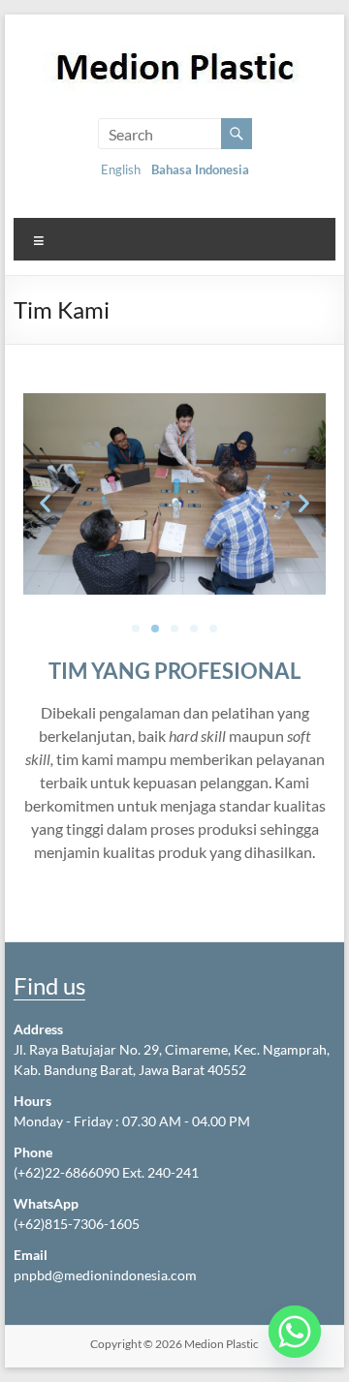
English (121, 169)
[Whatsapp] (295, 1331)
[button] (45, 503)
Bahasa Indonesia (200, 169)
